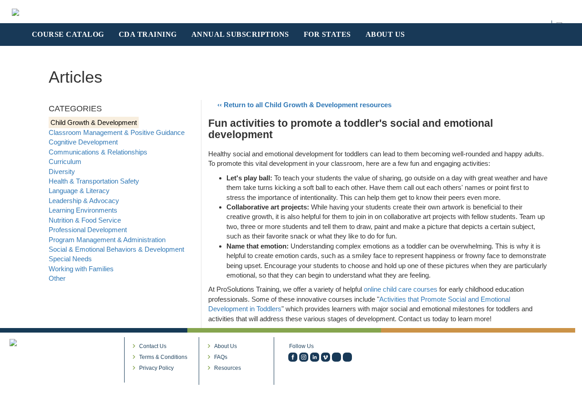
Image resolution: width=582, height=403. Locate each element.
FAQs (220, 357)
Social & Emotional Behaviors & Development (116, 249)
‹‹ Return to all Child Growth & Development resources (304, 105)
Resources (227, 368)
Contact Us (152, 346)
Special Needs (70, 259)
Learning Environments (83, 210)
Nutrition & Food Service (85, 220)
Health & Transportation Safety (94, 181)
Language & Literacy (79, 190)
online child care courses (400, 289)
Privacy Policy (156, 368)
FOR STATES (327, 34)
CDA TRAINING (148, 34)
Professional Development (88, 230)
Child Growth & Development (93, 122)
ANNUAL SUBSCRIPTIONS (240, 34)
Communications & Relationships (98, 152)
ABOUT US (385, 34)
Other (57, 278)
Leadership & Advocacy (84, 200)
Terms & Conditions (163, 357)
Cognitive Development (83, 142)
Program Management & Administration (107, 240)
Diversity (62, 171)
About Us (225, 346)
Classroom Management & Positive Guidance (117, 132)
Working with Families (81, 269)
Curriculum (65, 161)
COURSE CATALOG (68, 34)
